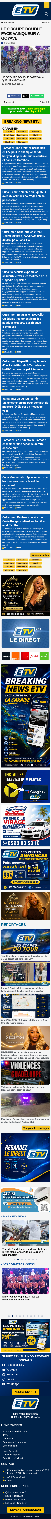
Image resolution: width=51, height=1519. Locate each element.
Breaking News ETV (21, 121)
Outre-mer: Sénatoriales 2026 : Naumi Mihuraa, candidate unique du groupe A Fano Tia (24, 236)
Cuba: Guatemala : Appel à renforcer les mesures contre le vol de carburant (25, 481)
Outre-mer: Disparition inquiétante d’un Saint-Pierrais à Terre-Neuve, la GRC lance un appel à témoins (24, 365)
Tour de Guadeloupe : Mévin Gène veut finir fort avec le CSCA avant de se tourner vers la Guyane (24, 1252)
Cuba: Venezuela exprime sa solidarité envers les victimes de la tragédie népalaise (24, 276)
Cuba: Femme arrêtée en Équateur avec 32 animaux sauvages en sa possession (24, 196)
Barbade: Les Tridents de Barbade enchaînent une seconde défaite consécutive (24, 444)
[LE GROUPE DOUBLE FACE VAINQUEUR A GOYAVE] (25, 59)
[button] (46, 5)
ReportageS (13, 925)
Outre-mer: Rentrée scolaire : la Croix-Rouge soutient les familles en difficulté (24, 521)
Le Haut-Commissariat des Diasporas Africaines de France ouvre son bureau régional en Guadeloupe (24, 1308)
